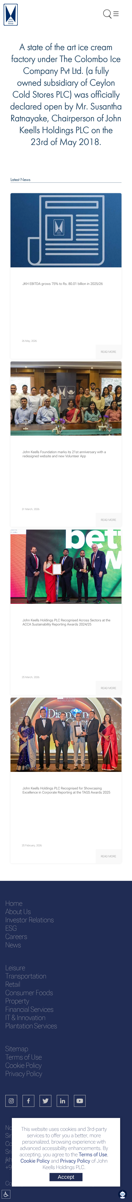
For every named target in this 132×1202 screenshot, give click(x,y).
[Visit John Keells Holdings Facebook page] (31, 1101)
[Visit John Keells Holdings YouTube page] (82, 1101)
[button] (109, 352)
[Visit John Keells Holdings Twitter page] (48, 1101)
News (13, 945)
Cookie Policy (35, 1161)
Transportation (25, 976)
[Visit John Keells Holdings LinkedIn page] (65, 1101)
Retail (12, 984)
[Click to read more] (65, 230)
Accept (66, 1177)
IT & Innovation (25, 1017)
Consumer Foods (29, 992)
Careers (16, 936)
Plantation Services (31, 1026)
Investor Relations (29, 920)
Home (13, 903)
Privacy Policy (75, 1161)
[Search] (105, 13)
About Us (18, 911)
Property (17, 1001)
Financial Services (29, 1009)
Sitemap (16, 1048)
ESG (10, 928)
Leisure (15, 967)
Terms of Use (92, 1154)
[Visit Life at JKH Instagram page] (14, 1101)
